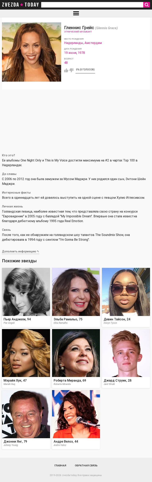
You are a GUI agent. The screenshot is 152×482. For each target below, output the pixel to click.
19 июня (70, 53)
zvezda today (20, 4)
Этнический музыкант (78, 32)
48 (66, 63)
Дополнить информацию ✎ (20, 251)
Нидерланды (73, 43)
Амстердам (93, 43)
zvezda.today (69, 475)
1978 (81, 53)
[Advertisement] (76, 119)
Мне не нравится (71, 70)
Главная (60, 465)
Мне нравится (66, 70)
